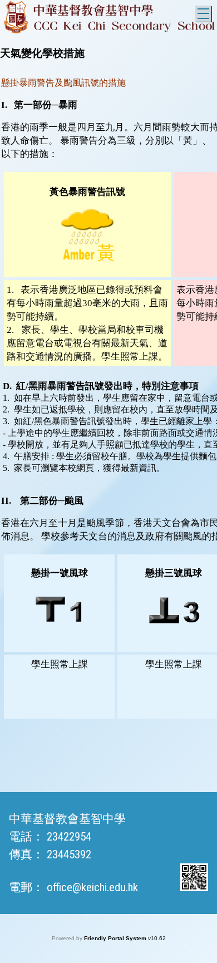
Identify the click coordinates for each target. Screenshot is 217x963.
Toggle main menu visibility (203, 14)
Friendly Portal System (116, 938)
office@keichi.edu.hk (92, 887)
